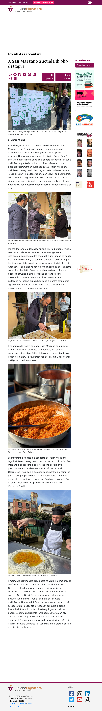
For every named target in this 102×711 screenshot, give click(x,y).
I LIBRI (19, 2)
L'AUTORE (12, 2)
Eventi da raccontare (25, 54)
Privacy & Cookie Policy (17, 703)
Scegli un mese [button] (84, 65)
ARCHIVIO (26, 2)
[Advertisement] (51, 32)
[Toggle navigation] (81, 2)
